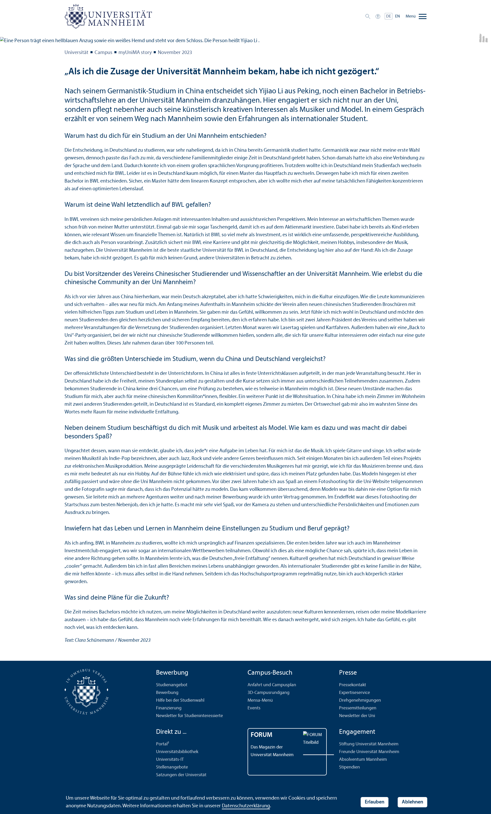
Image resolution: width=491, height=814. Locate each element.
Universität (76, 52)
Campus (103, 52)
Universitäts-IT (170, 759)
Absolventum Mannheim (363, 759)
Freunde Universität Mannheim (369, 751)
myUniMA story (135, 52)
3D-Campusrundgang (268, 692)
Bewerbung (167, 692)
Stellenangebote (172, 767)
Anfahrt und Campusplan (272, 685)
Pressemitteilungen (357, 708)
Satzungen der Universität (181, 775)
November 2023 (175, 52)
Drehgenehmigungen (360, 700)
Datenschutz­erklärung (246, 806)
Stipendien (349, 767)
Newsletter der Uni (357, 715)
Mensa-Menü (260, 700)
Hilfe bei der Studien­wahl (180, 700)
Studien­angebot (171, 685)
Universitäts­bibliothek (177, 751)
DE (388, 16)
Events (254, 708)
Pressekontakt (352, 685)
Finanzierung (168, 708)
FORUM (261, 735)
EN (397, 16)
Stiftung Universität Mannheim (368, 744)
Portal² (162, 744)
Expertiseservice (354, 692)
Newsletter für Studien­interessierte (189, 715)
